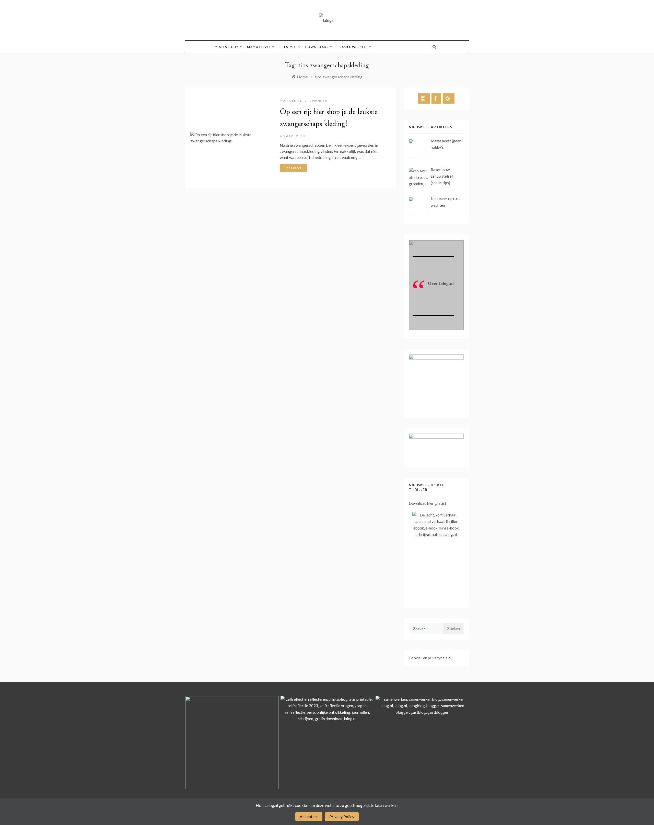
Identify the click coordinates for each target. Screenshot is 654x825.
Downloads (317, 47)
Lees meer (293, 168)
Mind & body (227, 47)
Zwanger (318, 101)
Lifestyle (288, 47)
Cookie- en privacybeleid (430, 658)
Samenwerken (353, 47)
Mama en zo (258, 47)
